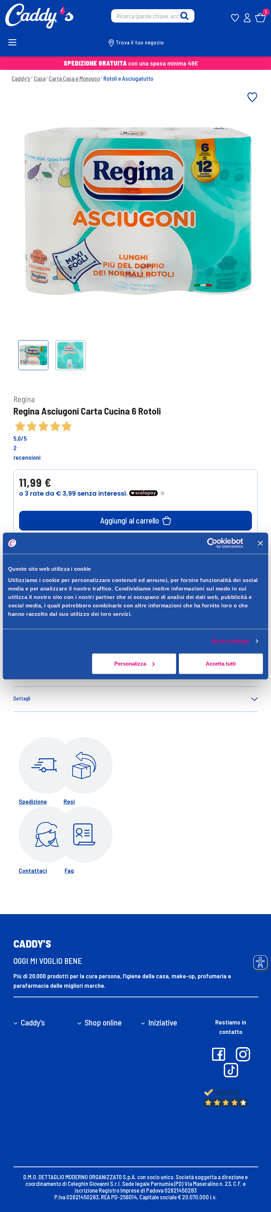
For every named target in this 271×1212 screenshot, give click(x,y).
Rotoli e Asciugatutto (128, 78)
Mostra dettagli (230, 641)
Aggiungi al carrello (129, 520)
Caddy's (21, 78)
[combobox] (153, 16)
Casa (40, 78)
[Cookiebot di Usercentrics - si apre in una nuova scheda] (212, 543)
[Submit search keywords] (184, 16)
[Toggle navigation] (16, 42)
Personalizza (130, 663)
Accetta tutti (221, 663)
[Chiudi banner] (260, 543)
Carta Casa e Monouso (74, 78)
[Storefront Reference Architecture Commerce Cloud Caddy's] (39, 15)
